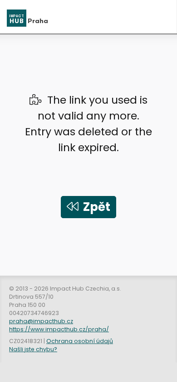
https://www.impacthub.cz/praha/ (59, 329)
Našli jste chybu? (33, 349)
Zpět (94, 207)
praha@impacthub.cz (41, 321)
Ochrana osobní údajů (79, 341)
